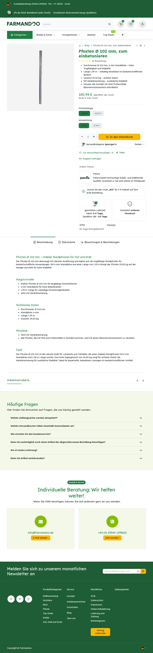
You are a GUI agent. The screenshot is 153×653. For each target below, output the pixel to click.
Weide (46, 617)
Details (138, 144)
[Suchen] (110, 24)
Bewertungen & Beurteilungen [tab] (102, 242)
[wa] (28, 599)
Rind (45, 604)
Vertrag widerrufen (100, 632)
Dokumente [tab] (68, 242)
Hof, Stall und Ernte (52, 622)
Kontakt (71, 596)
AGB (93, 596)
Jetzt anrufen (112, 537)
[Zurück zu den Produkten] (141, 45)
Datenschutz (97, 600)
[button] (96, 152)
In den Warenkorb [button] (121, 136)
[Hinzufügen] (94, 137)
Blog (69, 612)
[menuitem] (20, 35)
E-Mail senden (40, 537)
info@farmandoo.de (40, 532)
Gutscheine (72, 607)
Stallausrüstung (50, 596)
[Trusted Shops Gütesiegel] (9, 12)
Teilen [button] (122, 152)
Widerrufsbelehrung (100, 609)
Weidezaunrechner (76, 601)
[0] (120, 24)
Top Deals (48, 613)
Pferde (46, 609)
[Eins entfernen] (82, 137)
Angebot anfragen (91, 158)
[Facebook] (19, 599)
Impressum (96, 604)
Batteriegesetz (98, 620)
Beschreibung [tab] (44, 242)
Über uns (71, 618)
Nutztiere (47, 600)
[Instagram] (11, 599)
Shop (86, 45)
